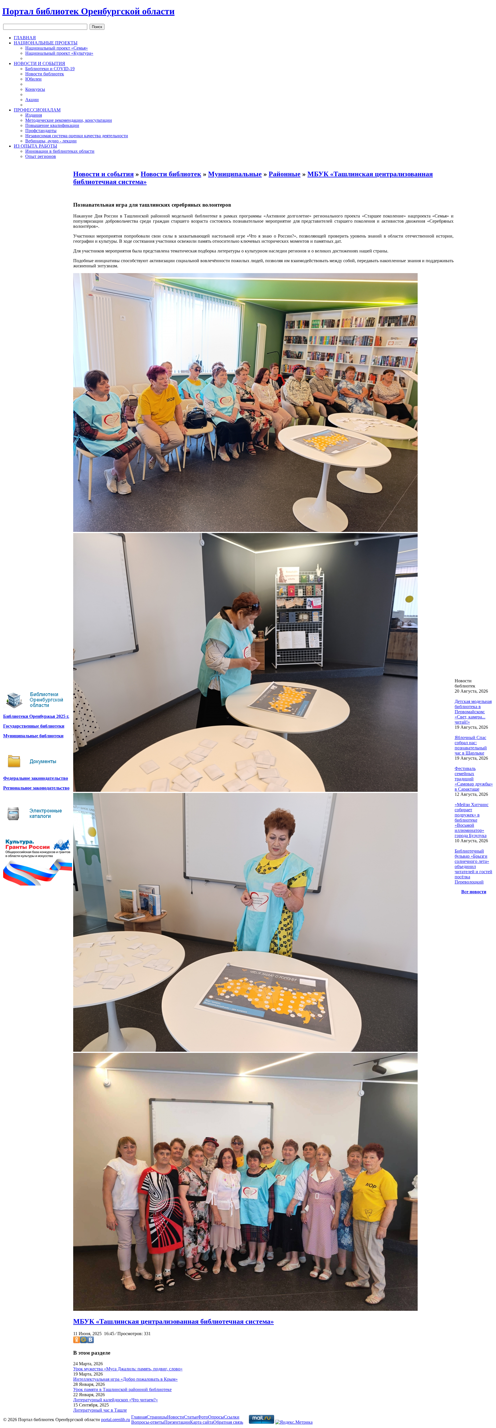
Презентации (177, 1422)
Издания (33, 115)
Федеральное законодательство (35, 778)
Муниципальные (235, 174)
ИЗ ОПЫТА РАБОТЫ (35, 146)
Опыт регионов (40, 156)
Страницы (157, 1417)
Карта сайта (201, 1422)
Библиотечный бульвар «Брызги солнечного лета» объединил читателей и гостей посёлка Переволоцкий (473, 866)
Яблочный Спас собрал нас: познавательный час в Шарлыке (471, 745)
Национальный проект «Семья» (56, 48)
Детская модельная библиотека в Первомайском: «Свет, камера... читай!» (473, 711)
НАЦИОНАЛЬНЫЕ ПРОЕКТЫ (46, 42)
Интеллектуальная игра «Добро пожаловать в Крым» (125, 1379)
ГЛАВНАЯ (25, 37)
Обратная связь (228, 1422)
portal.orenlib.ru (115, 1419)
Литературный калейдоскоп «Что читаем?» (115, 1399)
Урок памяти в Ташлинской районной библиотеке (122, 1389)
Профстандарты (41, 130)
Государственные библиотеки (33, 726)
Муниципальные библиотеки (33, 735)
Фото (203, 1417)
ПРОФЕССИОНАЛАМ (37, 109)
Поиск (97, 27)
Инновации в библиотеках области (59, 151)
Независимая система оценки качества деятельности (76, 135)
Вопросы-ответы (147, 1422)
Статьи (191, 1417)
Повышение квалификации (52, 125)
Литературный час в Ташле (100, 1410)
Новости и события (103, 174)
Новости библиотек (44, 73)
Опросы (216, 1417)
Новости (175, 1417)
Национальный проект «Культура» (59, 53)
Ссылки (231, 1417)
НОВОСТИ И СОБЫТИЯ (39, 63)
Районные (285, 174)
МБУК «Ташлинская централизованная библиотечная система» (173, 1321)
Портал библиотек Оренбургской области (88, 11)
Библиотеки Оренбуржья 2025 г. (36, 716)
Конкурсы (35, 89)
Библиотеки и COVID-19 (50, 68)
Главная (139, 1417)
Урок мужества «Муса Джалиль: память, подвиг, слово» (128, 1368)
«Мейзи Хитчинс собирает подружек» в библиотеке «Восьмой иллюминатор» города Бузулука (472, 820)
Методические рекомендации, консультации (68, 120)
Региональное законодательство (36, 788)
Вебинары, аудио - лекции (51, 140)
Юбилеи (33, 79)
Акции (32, 99)
